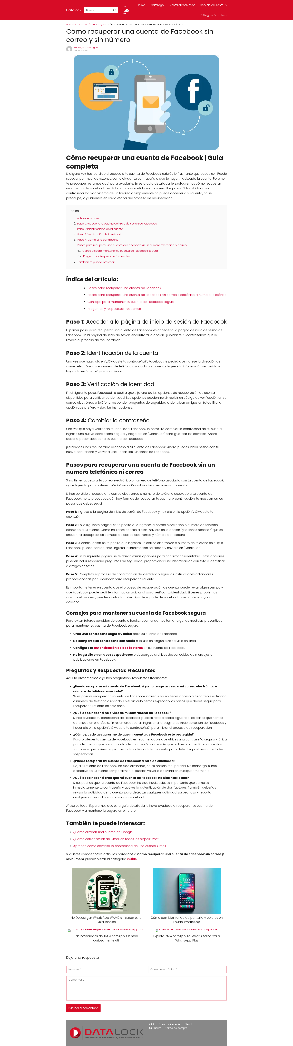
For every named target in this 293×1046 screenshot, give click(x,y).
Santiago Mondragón (86, 47)
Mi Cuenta (155, 1028)
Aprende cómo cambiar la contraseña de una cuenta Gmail (119, 846)
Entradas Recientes (170, 1024)
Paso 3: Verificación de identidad (99, 234)
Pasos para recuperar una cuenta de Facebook (124, 288)
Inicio (141, 5)
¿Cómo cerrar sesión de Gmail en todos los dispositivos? (116, 839)
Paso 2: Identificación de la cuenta (100, 229)
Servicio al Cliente (211, 5)
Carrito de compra (176, 1028)
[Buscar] (114, 10)
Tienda (189, 1024)
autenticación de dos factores (118, 648)
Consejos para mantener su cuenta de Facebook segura (120, 251)
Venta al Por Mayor (182, 5)
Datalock (73, 10)
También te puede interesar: (96, 262)
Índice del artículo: (88, 218)
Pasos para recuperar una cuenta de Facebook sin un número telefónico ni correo (132, 245)
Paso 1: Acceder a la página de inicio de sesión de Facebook (117, 224)
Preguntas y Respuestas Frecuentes (106, 256)
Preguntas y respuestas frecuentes (114, 309)
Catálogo (157, 5)
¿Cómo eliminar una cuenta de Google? (103, 832)
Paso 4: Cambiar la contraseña (98, 240)
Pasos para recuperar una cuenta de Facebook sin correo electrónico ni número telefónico (157, 295)
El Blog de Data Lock (214, 15)
